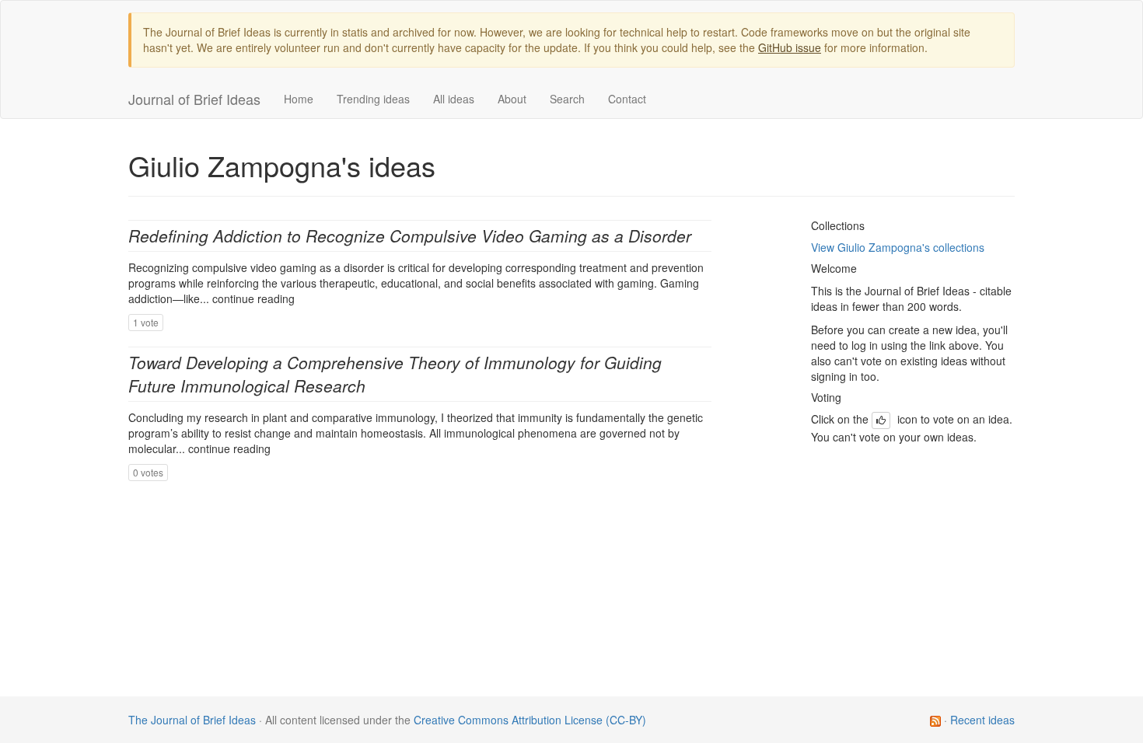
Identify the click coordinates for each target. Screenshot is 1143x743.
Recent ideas (982, 719)
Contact (627, 98)
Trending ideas (373, 98)
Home (298, 98)
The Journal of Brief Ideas (192, 719)
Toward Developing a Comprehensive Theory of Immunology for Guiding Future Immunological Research (395, 373)
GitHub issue (789, 47)
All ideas (453, 98)
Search (567, 98)
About (512, 98)
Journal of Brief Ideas (194, 99)
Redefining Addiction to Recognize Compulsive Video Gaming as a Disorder (409, 235)
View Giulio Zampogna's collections (897, 247)
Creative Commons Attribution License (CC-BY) (530, 719)
